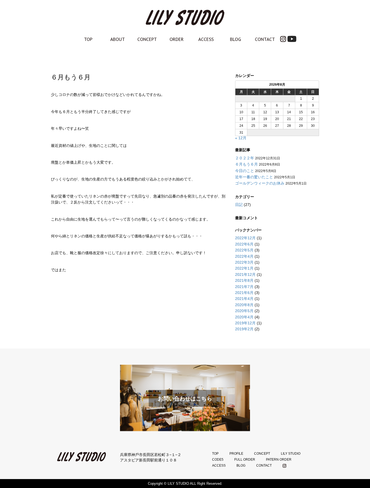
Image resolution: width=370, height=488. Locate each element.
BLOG (235, 39)
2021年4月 (244, 298)
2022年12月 (245, 238)
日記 (239, 204)
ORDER (177, 39)
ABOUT (117, 39)
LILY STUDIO (290, 453)
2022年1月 (244, 268)
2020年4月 (244, 317)
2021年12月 (245, 274)
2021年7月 (244, 287)
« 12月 (240, 138)
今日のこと (244, 171)
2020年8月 (244, 305)
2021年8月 (244, 280)
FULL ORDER (244, 459)
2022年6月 (244, 244)
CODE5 (217, 459)
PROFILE (236, 453)
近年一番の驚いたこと (254, 177)
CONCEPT (147, 39)
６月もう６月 (246, 164)
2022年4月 (244, 256)
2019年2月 (244, 329)
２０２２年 (244, 158)
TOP (88, 39)
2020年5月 (244, 311)
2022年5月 (244, 250)
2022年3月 (244, 262)
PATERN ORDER (278, 459)
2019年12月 (245, 323)
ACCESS (206, 39)
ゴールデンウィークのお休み (259, 183)
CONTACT (265, 39)
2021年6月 (244, 292)
